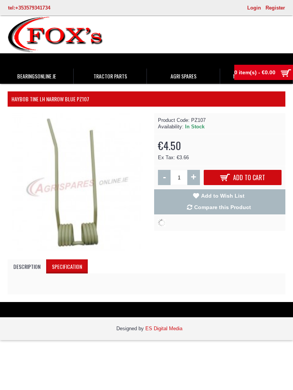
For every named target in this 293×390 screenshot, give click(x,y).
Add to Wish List (223, 196)
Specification (67, 266)
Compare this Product (222, 207)
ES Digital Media (163, 328)
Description (26, 266)
